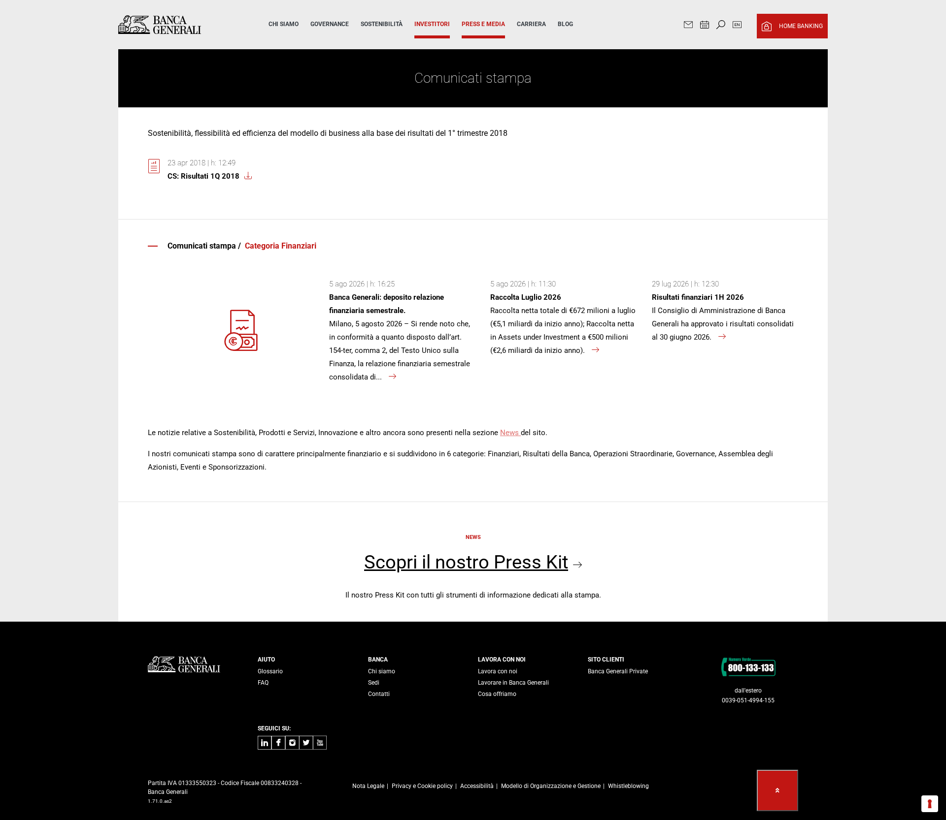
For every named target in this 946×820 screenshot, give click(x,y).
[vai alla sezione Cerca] (720, 26)
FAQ (263, 682)
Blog (565, 24)
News (510, 432)
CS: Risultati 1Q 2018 (203, 176)
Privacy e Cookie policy (422, 786)
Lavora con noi (497, 671)
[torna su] (777, 790)
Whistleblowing (628, 786)
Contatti (379, 694)
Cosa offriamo (497, 694)
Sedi (373, 682)
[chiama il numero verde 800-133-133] (748, 666)
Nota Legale (368, 786)
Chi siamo (381, 671)
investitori (432, 24)
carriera (531, 24)
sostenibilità (382, 24)
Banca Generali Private (618, 671)
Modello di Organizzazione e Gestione (551, 786)
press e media (483, 24)
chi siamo (284, 24)
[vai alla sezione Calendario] (704, 26)
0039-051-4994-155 (748, 700)
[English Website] (737, 26)
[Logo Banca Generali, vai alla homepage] (179, 24)
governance (329, 24)
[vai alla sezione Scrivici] (688, 26)
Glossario (270, 671)
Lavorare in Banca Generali (513, 682)
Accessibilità (477, 786)
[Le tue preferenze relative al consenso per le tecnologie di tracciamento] (929, 803)
